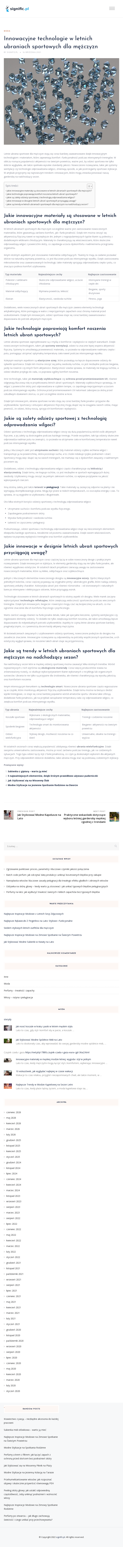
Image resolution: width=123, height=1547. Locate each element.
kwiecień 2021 (13, 1307)
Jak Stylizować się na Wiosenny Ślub (28, 780)
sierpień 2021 (13, 1284)
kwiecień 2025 (13, 1151)
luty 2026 (11, 1134)
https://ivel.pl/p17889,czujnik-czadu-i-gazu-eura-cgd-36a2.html (57, 1052)
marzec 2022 (13, 1246)
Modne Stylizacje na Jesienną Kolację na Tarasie (29, 1472)
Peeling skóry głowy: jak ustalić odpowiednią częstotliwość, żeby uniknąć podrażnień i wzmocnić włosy (30, 1494)
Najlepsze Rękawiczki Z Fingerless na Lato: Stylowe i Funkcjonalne (38, 920)
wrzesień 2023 (13, 1201)
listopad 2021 (13, 1268)
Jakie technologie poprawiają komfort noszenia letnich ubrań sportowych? (42, 194)
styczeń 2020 (13, 1391)
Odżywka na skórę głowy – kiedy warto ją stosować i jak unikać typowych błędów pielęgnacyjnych (57, 886)
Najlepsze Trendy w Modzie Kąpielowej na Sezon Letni (44, 1084)
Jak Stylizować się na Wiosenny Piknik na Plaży (28, 1465)
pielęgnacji (52, 487)
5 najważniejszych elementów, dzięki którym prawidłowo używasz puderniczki (53, 775)
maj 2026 (11, 1117)
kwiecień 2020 (13, 1374)
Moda (7, 31)
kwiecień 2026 (13, 1123)
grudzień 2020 (13, 1329)
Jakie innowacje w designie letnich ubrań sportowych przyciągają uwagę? (41, 200)
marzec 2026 (13, 1128)
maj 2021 (11, 1301)
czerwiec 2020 (13, 1363)
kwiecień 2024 (13, 1184)
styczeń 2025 (13, 1156)
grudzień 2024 (13, 1162)
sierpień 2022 (13, 1218)
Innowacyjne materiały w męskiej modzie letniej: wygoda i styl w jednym (53, 1059)
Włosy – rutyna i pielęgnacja (18, 997)
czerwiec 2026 (13, 1112)
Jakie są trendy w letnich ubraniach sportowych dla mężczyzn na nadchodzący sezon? (47, 204)
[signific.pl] (21, 9)
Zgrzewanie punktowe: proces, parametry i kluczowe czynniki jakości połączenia (47, 869)
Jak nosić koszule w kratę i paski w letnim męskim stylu (44, 1026)
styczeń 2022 (13, 1257)
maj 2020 (11, 1368)
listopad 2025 (13, 1145)
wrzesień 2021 (13, 1279)
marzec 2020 (13, 1379)
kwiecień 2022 (13, 1240)
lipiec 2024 (11, 1173)
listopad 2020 (13, 1335)
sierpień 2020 (13, 1351)
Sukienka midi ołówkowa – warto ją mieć (25, 1429)
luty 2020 (11, 1385)
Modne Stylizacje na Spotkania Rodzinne (25, 1447)
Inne (6, 976)
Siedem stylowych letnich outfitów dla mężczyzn (29, 927)
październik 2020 (15, 1340)
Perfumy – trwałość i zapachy (19, 990)
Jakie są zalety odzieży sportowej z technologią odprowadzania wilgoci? (41, 197)
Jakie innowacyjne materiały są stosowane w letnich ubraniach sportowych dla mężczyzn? (49, 190)
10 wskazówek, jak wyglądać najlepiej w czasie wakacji (44, 1071)
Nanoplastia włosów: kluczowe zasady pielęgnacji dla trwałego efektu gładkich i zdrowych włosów (57, 880)
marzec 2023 (13, 1212)
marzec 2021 (13, 1312)
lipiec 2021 (11, 1290)
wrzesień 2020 (13, 1346)
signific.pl (60, 1537)
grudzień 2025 (13, 1140)
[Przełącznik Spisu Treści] (88, 186)
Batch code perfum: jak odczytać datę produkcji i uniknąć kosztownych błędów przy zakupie (53, 874)
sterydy (7, 1019)
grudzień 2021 (13, 1262)
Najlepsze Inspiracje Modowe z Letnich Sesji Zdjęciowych (34, 913)
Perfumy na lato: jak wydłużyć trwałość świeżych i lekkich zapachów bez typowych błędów (53, 891)
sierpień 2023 (13, 1206)
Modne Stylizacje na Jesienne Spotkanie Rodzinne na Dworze (43, 785)
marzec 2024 (13, 1190)
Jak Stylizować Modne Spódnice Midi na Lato (39, 1039)
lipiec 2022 (11, 1223)
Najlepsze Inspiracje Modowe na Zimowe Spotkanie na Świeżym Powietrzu (43, 934)
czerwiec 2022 (13, 1229)
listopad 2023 (13, 1195)
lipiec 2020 (11, 1357)
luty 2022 (11, 1251)
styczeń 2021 (13, 1324)
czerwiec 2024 (13, 1179)
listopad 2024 (13, 1168)
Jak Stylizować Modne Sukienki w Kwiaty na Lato (29, 941)
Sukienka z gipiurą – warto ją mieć (27, 771)
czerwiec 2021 (13, 1296)
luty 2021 (11, 1318)
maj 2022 (11, 1234)
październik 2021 (15, 1273)
